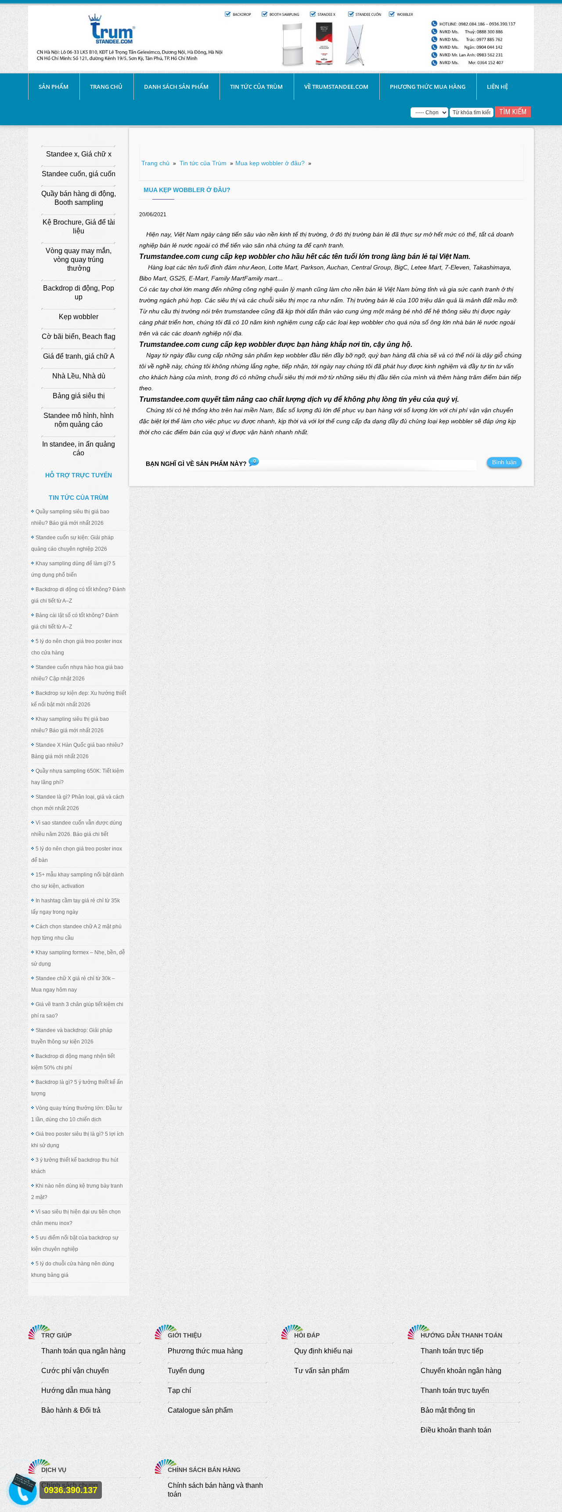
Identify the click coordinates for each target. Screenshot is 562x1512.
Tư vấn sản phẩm (321, 1370)
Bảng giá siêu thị (79, 396)
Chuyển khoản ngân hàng (461, 1370)
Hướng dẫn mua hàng (76, 1390)
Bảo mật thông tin (448, 1410)
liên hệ (497, 87)
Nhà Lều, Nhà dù (78, 376)
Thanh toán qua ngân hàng (83, 1351)
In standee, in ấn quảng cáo (78, 448)
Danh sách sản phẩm (176, 87)
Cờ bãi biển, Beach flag (78, 336)
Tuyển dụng (186, 1370)
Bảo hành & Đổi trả (71, 1410)
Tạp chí (179, 1390)
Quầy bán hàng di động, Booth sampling (78, 198)
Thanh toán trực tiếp (452, 1351)
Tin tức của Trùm (256, 87)
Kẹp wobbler (78, 316)
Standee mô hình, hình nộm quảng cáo (78, 420)
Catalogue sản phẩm (200, 1410)
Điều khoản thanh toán (456, 1430)
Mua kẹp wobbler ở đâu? (270, 163)
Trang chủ (106, 87)
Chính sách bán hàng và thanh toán (215, 1490)
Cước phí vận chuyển (75, 1370)
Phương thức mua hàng (427, 87)
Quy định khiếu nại (323, 1351)
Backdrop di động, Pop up (78, 292)
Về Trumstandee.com (336, 87)
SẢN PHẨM (53, 87)
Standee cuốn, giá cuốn (78, 174)
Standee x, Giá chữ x (79, 154)
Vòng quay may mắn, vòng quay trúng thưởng (79, 259)
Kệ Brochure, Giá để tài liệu (79, 226)
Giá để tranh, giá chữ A (79, 356)
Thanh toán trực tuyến (455, 1390)
